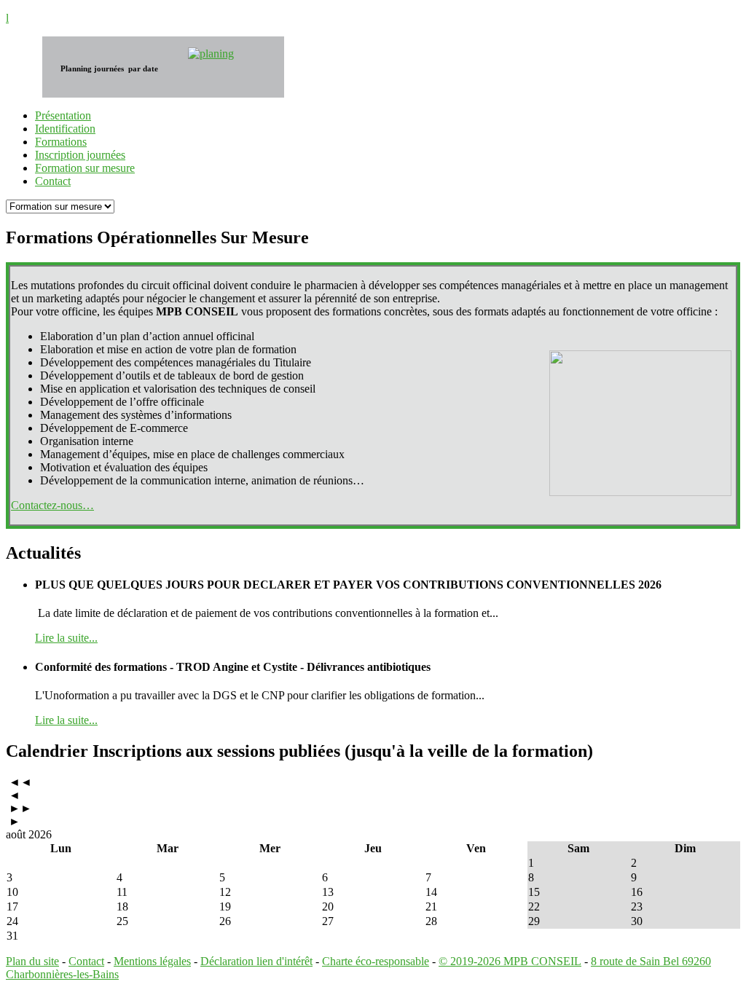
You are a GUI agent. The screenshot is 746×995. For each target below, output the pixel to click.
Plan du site (32, 961)
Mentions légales (152, 961)
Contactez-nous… (52, 505)
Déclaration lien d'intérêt (256, 961)
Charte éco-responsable (375, 961)
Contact (86, 961)
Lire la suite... (66, 638)
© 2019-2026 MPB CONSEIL (510, 961)
